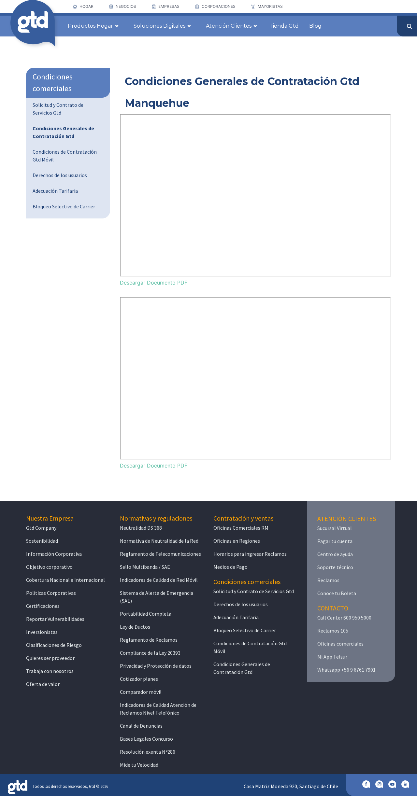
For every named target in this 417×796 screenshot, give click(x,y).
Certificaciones (43, 606)
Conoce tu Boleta (336, 593)
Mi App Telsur (332, 656)
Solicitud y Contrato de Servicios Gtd (253, 591)
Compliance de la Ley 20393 (150, 652)
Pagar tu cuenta (334, 541)
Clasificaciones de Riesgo (54, 645)
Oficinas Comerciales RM (240, 527)
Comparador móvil (141, 692)
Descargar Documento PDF (153, 282)
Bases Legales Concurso (146, 738)
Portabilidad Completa (145, 613)
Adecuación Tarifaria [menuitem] (55, 191)
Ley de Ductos (135, 626)
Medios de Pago (230, 567)
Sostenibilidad (42, 541)
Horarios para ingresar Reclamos (250, 554)
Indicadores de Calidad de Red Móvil (159, 580)
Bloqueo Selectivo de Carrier (244, 630)
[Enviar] (409, 26)
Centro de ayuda (335, 554)
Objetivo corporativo (49, 567)
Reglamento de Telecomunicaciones (160, 554)
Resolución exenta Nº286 (147, 751)
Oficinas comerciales (340, 643)
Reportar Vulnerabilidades (55, 619)
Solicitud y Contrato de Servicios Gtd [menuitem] (58, 109)
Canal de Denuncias (141, 725)
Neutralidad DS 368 (141, 527)
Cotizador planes (139, 679)
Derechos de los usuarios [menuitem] (60, 175)
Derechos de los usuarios (240, 604)
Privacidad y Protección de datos (156, 666)
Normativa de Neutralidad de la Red (159, 541)
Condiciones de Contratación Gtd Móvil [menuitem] (65, 155)
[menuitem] (83, 6)
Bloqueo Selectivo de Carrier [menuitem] (64, 206)
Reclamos (328, 580)
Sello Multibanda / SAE (145, 567)
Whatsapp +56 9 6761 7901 (346, 669)
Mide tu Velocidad (139, 764)
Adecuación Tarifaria (236, 617)
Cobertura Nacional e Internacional (65, 580)
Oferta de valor (43, 684)
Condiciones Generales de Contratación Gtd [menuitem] (63, 132)
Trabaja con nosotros (50, 671)
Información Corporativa (54, 554)
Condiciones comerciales (53, 82)
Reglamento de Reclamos (149, 639)
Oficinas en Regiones (236, 541)
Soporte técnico (335, 567)
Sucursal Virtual (334, 528)
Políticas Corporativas (51, 593)
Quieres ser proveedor (50, 658)
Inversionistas (42, 632)
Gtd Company (41, 527)
